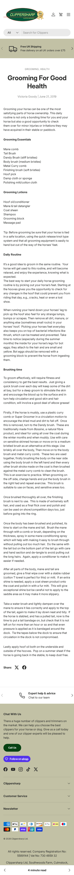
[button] (61, 14)
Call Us (12, 747)
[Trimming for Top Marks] (5, 870)
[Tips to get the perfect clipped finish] (69, 870)
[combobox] (37, 32)
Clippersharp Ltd (19, 838)
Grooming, (32, 69)
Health (44, 69)
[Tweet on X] (16, 667)
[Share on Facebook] (24, 667)
